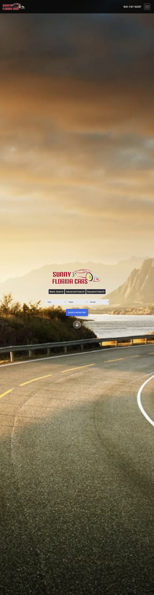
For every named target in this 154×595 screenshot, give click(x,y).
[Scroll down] (77, 324)
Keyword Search (95, 291)
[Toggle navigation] (147, 7)
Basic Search (56, 291)
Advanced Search (75, 291)
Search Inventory (77, 312)
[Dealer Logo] (28, 6)
